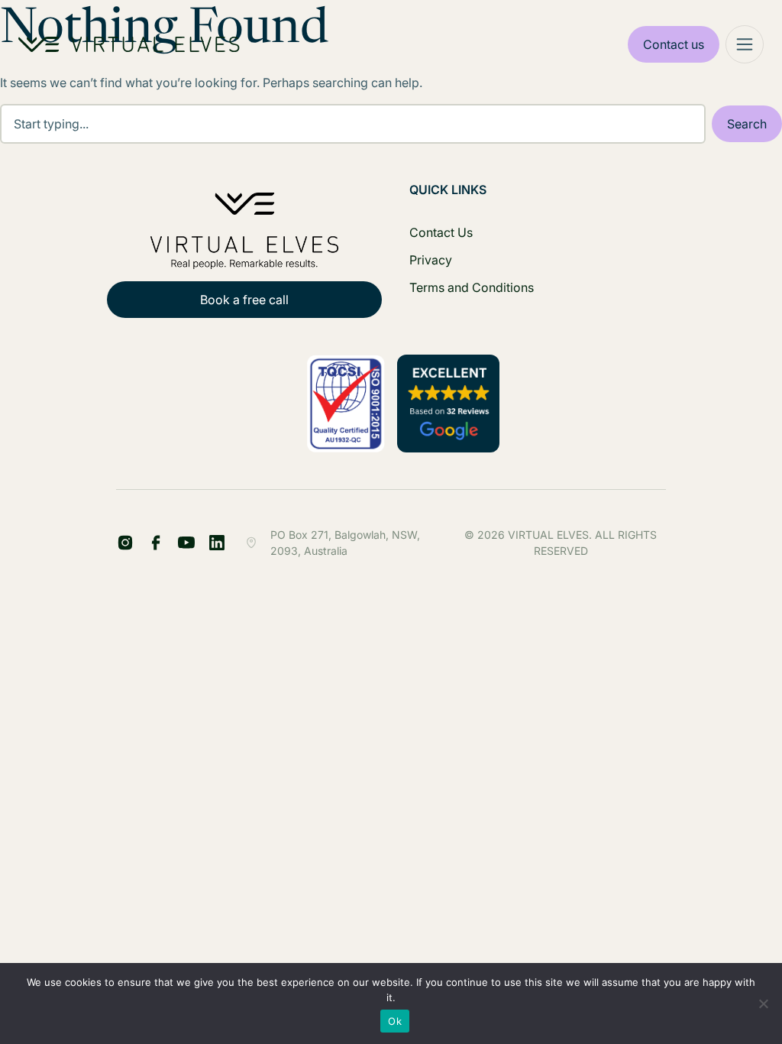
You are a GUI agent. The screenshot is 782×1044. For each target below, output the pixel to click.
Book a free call (244, 299)
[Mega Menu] (744, 44)
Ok (395, 1021)
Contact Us (441, 232)
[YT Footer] (186, 542)
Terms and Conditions (471, 287)
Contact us (673, 44)
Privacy (430, 259)
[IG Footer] (217, 542)
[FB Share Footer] (125, 542)
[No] (763, 1003)
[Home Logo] (129, 44)
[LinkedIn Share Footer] (156, 542)
